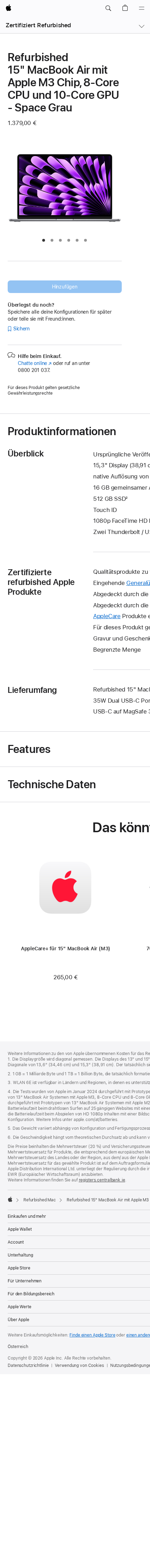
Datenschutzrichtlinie (28, 1365)
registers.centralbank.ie (102, 1180)
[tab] (43, 240)
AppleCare (107, 616)
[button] (108, 8)
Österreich (18, 1346)
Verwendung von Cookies (79, 1365)
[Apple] (10, 1199)
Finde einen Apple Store (92, 1335)
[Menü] (141, 8)
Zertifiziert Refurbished (38, 25)
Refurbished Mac (39, 1200)
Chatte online (35, 363)
